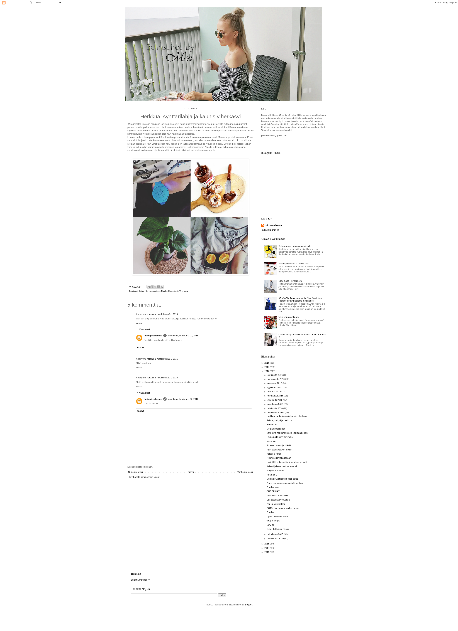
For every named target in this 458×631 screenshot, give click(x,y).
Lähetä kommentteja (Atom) (146, 477)
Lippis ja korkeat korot (277, 516)
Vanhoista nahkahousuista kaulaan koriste (287, 433)
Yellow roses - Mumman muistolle (295, 246)
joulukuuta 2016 (275, 375)
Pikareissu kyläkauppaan (279, 458)
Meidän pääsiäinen (276, 429)
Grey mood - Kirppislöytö (291, 281)
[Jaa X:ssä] (155, 287)
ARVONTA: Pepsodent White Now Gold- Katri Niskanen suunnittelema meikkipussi (300, 299)
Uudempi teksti (135, 472)
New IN (270, 525)
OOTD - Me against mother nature (283, 508)
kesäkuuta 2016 (275, 400)
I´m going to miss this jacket (280, 437)
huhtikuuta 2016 (275, 408)
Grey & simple (273, 520)
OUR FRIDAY (273, 491)
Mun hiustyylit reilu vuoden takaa (282, 479)
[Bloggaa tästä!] (152, 287)
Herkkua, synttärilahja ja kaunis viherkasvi (287, 416)
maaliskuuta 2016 (276, 412)
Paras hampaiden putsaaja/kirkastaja (285, 483)
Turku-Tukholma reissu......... (280, 529)
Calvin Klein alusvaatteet (149, 291)
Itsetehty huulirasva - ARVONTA (294, 263)
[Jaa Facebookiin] (158, 287)
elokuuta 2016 (274, 391)
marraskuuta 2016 (276, 379)
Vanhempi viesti (245, 472)
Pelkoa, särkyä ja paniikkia (280, 420)
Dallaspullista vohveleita (278, 500)
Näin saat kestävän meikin (279, 449)
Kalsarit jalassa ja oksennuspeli (282, 466)
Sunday (270, 512)
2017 (267, 367)
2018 (267, 363)
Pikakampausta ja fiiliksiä (279, 445)
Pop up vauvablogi (276, 504)
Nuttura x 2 (272, 475)
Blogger (248, 604)
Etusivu (190, 472)
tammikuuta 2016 (275, 538)
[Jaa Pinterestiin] (162, 287)
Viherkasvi (183, 291)
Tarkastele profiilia (270, 230)
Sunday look (273, 487)
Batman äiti (272, 424)
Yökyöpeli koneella (276, 470)
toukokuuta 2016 (275, 404)
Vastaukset (144, 329)
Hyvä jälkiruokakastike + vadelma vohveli (287, 462)
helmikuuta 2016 (275, 534)
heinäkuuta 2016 (275, 396)
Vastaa (139, 323)
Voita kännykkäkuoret (289, 317)
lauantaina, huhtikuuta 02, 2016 (183, 335)
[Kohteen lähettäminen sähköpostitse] (148, 287)
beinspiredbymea (153, 335)
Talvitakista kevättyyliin (278, 495)
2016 (267, 371)
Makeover (271, 441)
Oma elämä (173, 291)
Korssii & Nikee (274, 454)
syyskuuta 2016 (275, 387)
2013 (267, 552)
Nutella (164, 291)
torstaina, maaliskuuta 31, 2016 (162, 314)
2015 (267, 544)
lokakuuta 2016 (274, 383)
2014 (267, 548)
